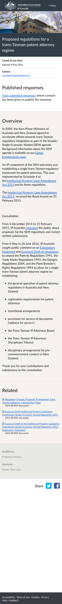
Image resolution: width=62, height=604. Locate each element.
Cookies (35, 597)
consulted (32, 227)
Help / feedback (10, 600)
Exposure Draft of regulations (40, 251)
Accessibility (8, 597)
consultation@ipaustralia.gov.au (16, 75)
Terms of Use (23, 597)
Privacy (45, 597)
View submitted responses (19, 95)
